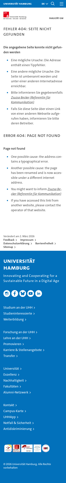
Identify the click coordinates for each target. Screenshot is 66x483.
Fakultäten (10, 386)
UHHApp (9, 417)
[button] (44, 4)
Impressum (27, 240)
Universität (11, 368)
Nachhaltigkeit (13, 380)
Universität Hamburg (17, 3)
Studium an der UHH (17, 307)
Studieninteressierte (17, 313)
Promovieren (12, 344)
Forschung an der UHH (19, 332)
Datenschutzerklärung (16, 243)
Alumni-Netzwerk (15, 392)
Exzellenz (10, 374)
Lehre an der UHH (15, 338)
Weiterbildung (13, 319)
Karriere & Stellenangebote (22, 350)
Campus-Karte (13, 411)
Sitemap (8, 247)
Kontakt (8, 405)
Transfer (9, 356)
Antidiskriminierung (17, 429)
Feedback (8, 240)
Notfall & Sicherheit (17, 423)
